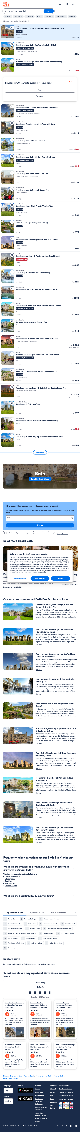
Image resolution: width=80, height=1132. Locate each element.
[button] (40, 32)
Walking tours (10, 879)
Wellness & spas (11, 886)
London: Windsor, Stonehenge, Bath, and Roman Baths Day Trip (38, 1005)
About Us (53, 1089)
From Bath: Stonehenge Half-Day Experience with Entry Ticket (39, 1047)
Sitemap (37, 1121)
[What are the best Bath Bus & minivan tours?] (74, 895)
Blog (51, 1095)
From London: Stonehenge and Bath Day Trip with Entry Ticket (14, 1005)
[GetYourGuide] (6, 4)
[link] (40, 32)
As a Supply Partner (65, 1089)
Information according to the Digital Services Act (41, 1115)
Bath (25, 964)
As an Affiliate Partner (66, 1095)
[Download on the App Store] (25, 1099)
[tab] (14, 912)
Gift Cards (53, 1102)
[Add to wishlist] (12, 27)
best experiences (49, 964)
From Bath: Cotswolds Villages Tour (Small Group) (13, 1047)
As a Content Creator (66, 1092)
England (13, 1076)
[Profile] (73, 4)
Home (5, 1076)
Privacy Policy (39, 1095)
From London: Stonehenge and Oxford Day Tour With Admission (65, 1047)
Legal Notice (39, 1092)
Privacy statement (62, 534)
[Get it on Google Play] (25, 1090)
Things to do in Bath (43, 1076)
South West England (26, 1076)
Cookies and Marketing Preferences (39, 1101)
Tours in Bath (58, 1076)
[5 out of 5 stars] (14, 1010)
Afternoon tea (10, 883)
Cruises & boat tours (12, 876)
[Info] (28, 21)
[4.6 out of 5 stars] (40, 992)
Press (52, 1099)
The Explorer (52, 1107)
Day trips (8, 881)
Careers (52, 1092)
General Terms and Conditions (41, 1108)
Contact (37, 1089)
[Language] (66, 4)
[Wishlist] (60, 4)
